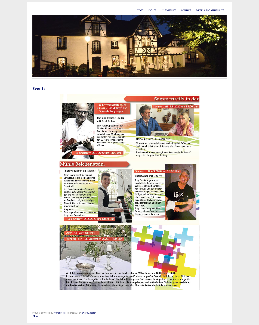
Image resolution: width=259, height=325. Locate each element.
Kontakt (186, 10)
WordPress (59, 312)
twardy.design (89, 312)
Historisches (168, 10)
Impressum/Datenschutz (210, 10)
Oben (35, 316)
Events (152, 10)
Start (140, 10)
